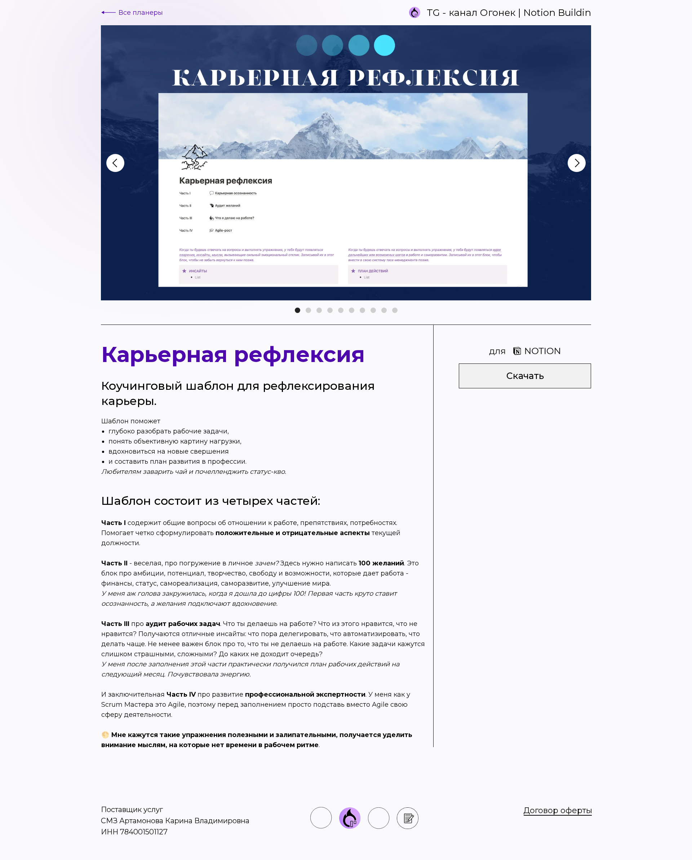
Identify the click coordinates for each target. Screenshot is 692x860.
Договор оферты (557, 810)
